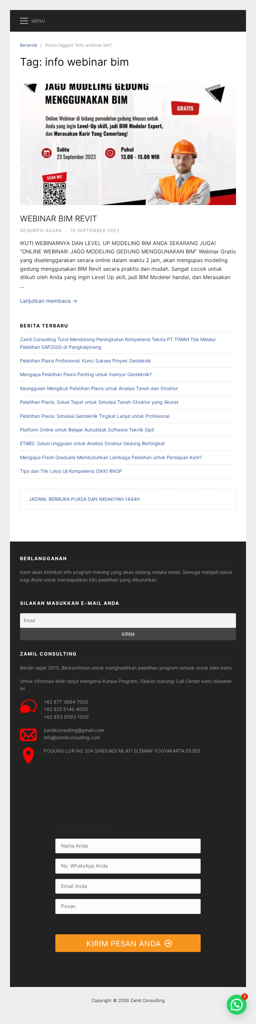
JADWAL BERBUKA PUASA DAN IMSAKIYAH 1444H (84, 499)
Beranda (28, 45)
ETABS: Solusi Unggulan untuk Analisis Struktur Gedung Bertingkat (92, 443)
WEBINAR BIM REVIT (58, 218)
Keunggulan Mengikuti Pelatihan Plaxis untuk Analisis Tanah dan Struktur (99, 388)
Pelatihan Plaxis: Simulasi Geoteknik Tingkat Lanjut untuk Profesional (94, 416)
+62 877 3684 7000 (66, 702)
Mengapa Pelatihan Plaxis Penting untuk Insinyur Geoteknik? (86, 374)
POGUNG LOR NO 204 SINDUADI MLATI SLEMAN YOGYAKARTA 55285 (122, 751)
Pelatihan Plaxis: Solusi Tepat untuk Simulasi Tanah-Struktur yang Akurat (99, 402)
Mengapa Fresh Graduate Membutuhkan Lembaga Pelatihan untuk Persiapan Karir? (111, 457)
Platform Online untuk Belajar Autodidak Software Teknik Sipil (87, 429)
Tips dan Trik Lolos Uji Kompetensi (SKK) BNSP (71, 471)
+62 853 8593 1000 (66, 717)
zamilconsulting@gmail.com (74, 730)
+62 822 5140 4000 (66, 709)
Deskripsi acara (41, 230)
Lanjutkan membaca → (48, 300)
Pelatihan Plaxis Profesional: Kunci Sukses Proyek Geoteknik (85, 360)
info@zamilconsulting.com (72, 737)
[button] (237, 1005)
